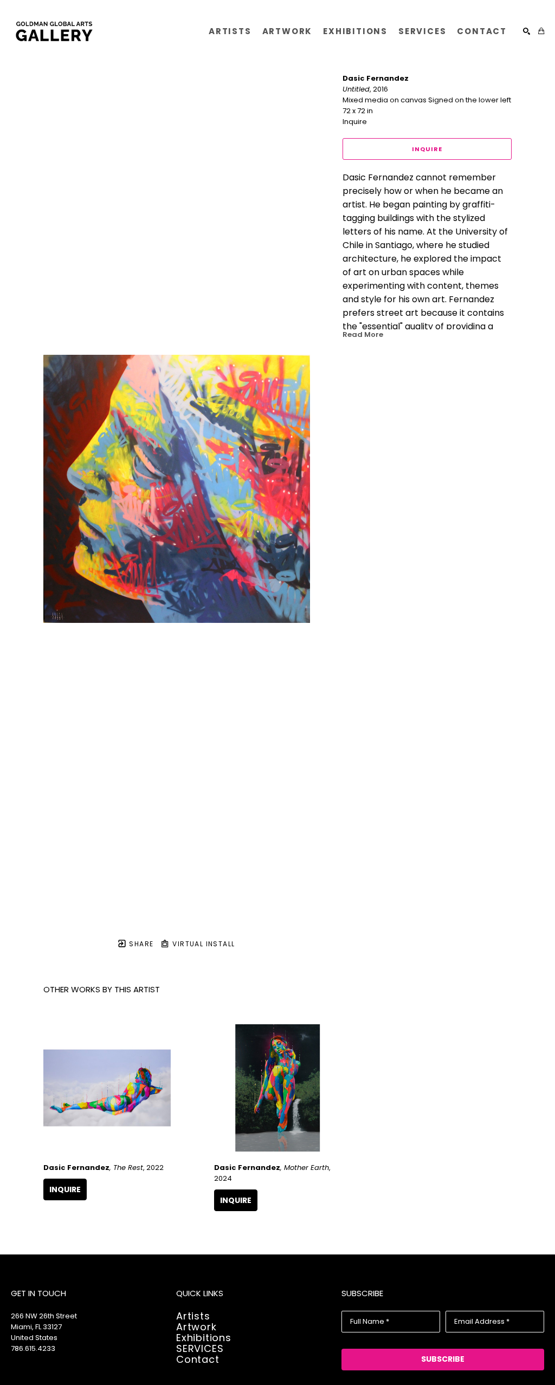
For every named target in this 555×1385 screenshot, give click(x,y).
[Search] (526, 31)
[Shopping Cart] (541, 31)
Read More (363, 334)
